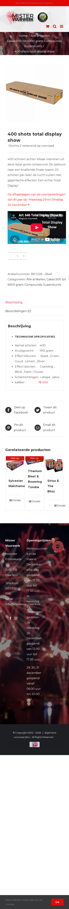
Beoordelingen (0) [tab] (18, 311)
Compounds (33, 284)
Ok (57, 902)
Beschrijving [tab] (13, 302)
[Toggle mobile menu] (62, 26)
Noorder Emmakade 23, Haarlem (34, 3)
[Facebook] (10, 618)
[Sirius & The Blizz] (54, 465)
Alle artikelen (35, 279)
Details (16, 500)
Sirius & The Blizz (53, 486)
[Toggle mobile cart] (47, 26)
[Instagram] (16, 618)
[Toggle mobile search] (54, 26)
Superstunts (52, 284)
